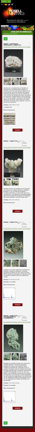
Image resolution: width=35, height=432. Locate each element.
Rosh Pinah (14, 47)
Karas (24, 47)
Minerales (15, 33)
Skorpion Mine (7, 47)
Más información (9, 110)
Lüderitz (20, 47)
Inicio (4, 1)
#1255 (29, 222)
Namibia (28, 47)
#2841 (29, 44)
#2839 (29, 141)
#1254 (29, 315)
